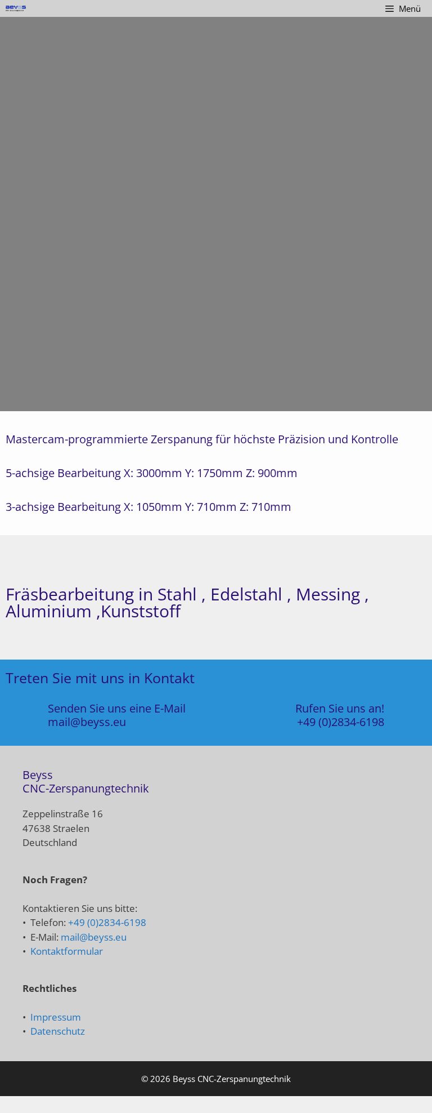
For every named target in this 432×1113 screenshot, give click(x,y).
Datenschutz (57, 1031)
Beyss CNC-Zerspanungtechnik (232, 1078)
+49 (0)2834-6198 (340, 721)
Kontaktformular (66, 951)
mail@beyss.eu (87, 721)
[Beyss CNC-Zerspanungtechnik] (16, 8)
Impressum (55, 1016)
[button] (11, 214)
